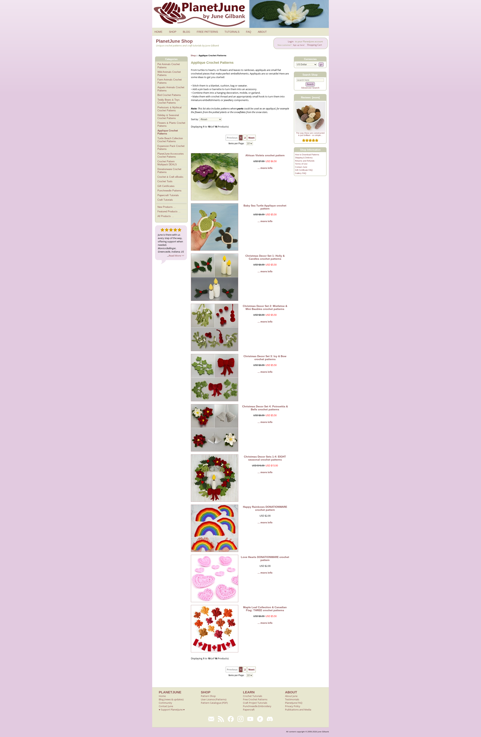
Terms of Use (301, 164)
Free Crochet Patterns (255, 699)
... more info (265, 168)
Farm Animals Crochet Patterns (169, 81)
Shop (193, 55)
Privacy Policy (292, 706)
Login (290, 41)
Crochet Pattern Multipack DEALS (167, 163)
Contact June (301, 167)
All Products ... (165, 216)
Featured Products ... (169, 211)
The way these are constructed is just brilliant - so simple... (310, 134)
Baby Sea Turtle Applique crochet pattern (265, 207)
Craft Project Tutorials (255, 702)
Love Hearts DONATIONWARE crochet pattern (265, 559)
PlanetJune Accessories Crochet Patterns (170, 155)
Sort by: (195, 119)
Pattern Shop (208, 696)
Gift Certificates (166, 186)
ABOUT (262, 31)
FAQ (248, 31)
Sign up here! (299, 45)
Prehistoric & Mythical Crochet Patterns (169, 109)
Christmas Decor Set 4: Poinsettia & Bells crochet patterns (265, 408)
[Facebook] (231, 719)
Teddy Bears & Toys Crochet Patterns (168, 101)
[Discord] (270, 719)
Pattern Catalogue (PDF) (214, 702)
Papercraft (249, 709)
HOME (158, 31)
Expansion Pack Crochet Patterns (171, 148)
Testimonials (292, 699)
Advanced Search (310, 88)
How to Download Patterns (307, 154)
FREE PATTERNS (207, 31)
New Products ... (166, 207)
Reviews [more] (310, 97)
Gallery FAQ (300, 173)
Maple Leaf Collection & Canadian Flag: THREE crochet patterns (265, 609)
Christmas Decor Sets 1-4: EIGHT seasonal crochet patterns (265, 458)
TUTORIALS (232, 31)
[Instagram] (240, 719)
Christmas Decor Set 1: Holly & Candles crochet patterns (265, 257)
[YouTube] (250, 719)
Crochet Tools (164, 181)
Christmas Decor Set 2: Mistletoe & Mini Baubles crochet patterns (265, 307)
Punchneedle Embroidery (257, 706)
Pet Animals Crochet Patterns (168, 66)
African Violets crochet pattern (265, 155)
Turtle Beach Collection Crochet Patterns (170, 140)
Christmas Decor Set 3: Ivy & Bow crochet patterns (265, 358)
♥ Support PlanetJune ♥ (172, 709)
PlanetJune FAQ (293, 702)
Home (162, 696)
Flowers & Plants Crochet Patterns (171, 124)
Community (165, 702)
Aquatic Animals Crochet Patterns (170, 89)
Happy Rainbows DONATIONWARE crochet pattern (265, 508)
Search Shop (310, 74)
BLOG (186, 31)
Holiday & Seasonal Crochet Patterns (168, 117)
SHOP (172, 31)
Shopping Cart (314, 44)
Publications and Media (298, 709)
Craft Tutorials (165, 199)
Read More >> (176, 255)
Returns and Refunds (305, 161)
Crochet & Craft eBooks (170, 176)
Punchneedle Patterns (169, 190)
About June (291, 696)
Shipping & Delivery (304, 157)
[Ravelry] (260, 719)
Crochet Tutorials (252, 696)
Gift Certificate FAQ (304, 170)
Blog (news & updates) (171, 699)
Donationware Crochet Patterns (169, 171)
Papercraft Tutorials (168, 195)
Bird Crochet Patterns (169, 95)
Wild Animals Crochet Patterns (169, 74)
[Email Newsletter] (211, 719)
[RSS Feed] (221, 719)
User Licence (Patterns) (213, 699)
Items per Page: (236, 143)
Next (251, 137)
